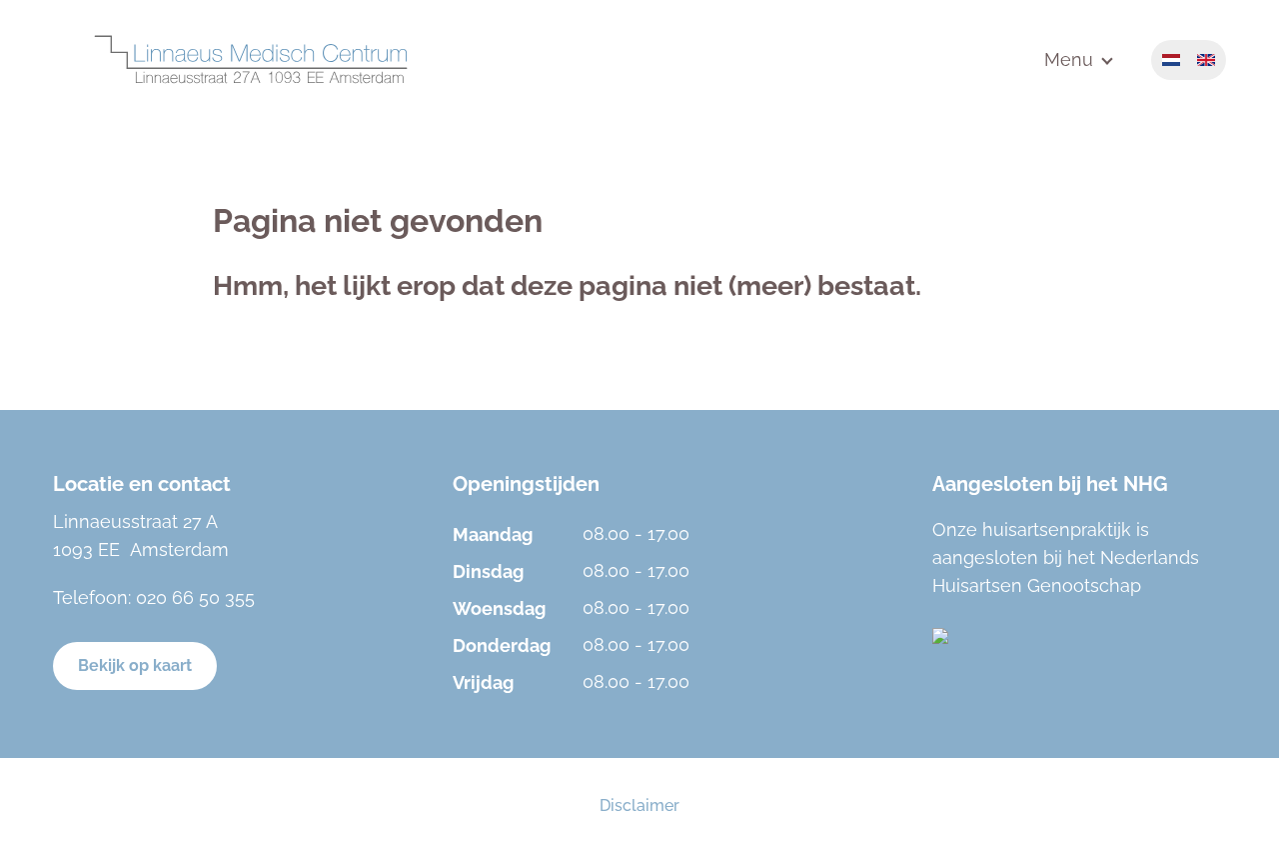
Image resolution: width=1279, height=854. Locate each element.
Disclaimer (639, 805)
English (1206, 60)
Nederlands (1171, 60)
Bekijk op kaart (135, 665)
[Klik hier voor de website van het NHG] (1078, 636)
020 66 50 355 (195, 597)
